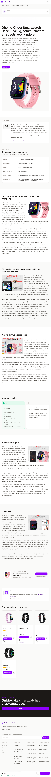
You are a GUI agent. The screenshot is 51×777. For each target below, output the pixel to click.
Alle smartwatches (5, 747)
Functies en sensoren (18, 749)
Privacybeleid (17, 763)
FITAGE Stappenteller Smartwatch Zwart (24, 629)
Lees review (21, 642)
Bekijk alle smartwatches (24, 708)
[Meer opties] (37, 773)
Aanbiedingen (4, 745)
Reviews (7, 5)
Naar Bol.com (7, 638)
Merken (3, 750)
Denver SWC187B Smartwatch (7, 664)
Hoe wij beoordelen (18, 761)
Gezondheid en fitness (19, 751)
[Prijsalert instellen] (14, 638)
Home (3, 5)
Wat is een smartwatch (19, 754)
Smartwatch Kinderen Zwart (40, 629)
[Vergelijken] (4, 641)
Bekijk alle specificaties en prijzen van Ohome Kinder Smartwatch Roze (27, 140)
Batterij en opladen (18, 756)
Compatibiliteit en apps (19, 758)
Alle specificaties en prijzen (41, 576)
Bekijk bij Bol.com (41, 574)
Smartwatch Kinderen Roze (9, 628)
